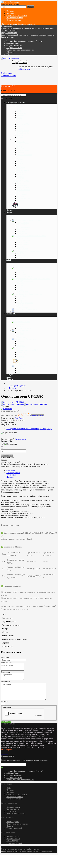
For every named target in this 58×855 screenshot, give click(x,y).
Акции (9, 377)
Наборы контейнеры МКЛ (27, 350)
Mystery (20, 287)
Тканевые (21, 324)
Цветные (20, 247)
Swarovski (21, 168)
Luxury (20, 137)
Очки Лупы (28, 311)
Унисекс (20, 179)
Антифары (21, 274)
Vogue (19, 118)
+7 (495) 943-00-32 (14, 46)
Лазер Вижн (22, 296)
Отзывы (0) (11, 475)
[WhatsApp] (5, 754)
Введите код (8, 707)
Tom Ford (21, 153)
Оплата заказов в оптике (16, 16)
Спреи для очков (24, 328)
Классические (22, 183)
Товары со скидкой (14, 828)
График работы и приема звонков (20, 780)
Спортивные (22, 194)
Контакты (10, 11)
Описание (10, 470)
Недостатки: (6, 672)
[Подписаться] (2, 767)
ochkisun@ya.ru (12, 43)
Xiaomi (20, 290)
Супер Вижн (22, 300)
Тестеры (20, 341)
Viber (8, 54)
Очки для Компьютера (41, 279)
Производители (12, 822)
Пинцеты (21, 352)
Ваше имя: (5, 657)
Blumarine (21, 109)
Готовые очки (31, 309)
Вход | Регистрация (9, 33)
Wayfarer (20, 201)
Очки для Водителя (38, 268)
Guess (19, 161)
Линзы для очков (35, 220)
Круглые (20, 192)
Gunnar (20, 285)
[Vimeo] (3, 754)
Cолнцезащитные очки (15, 102)
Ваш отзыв (5, 682)
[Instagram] (2, 754)
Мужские (21, 174)
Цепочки (22, 364)
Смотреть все (22, 234)
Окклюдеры (22, 354)
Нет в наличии (7, 456)
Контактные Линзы (38, 236)
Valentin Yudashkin (24, 155)
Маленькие (21, 337)
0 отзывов (5, 407)
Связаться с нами (13, 807)
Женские (20, 177)
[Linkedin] (4, 754)
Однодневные (22, 238)
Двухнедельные (23, 240)
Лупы (19, 343)
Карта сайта (11, 811)
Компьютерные (23, 229)
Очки (8, 260)
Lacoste (20, 135)
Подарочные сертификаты (17, 824)
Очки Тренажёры (35, 294)
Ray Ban (20, 148)
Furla (19, 126)
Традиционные (23, 223)
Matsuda (20, 283)
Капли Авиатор (23, 190)
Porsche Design (23, 144)
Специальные (30, 339)
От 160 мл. (21, 253)
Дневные (21, 272)
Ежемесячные (22, 242)
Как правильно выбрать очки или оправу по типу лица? (29, 429)
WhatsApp (10, 52)
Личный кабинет (13, 836)
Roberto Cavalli (23, 150)
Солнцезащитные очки (28, 208)
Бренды (9, 375)
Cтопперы (21, 357)
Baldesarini (21, 113)
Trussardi (20, 163)
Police (19, 120)
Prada (19, 111)
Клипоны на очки (24, 277)
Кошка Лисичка (23, 187)
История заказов (23, 35)
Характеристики (13, 473)
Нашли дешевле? (37, 415)
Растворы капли (34, 251)
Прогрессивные (23, 227)
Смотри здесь (20, 439)
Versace (20, 159)
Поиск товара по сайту (15, 814)
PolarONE (21, 115)
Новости (9, 379)
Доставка (10, 13)
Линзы (9, 212)
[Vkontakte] (1, 754)
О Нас (8, 788)
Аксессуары (11, 314)
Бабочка (20, 196)
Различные (27, 348)
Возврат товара (12, 809)
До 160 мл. (21, 255)
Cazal (19, 166)
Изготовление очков (14, 18)
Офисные (21, 231)
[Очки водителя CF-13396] (12, 402)
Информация (6, 26)
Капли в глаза (22, 257)
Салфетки (26, 322)
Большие (20, 333)
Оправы (9, 210)
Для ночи (21, 270)
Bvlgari (20, 107)
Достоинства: (6, 662)
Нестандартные (23, 198)
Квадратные (22, 185)
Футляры (25, 330)
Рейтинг (4, 702)
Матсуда (20, 298)
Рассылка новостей (46, 35)
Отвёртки (21, 346)
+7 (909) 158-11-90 (14, 48)
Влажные (21, 326)
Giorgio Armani (23, 131)
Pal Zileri (21, 142)
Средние (20, 335)
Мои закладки (12, 841)
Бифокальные (22, 225)
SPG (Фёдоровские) (25, 281)
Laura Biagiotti (23, 133)
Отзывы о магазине (14, 20)
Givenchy (21, 129)
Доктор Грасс (22, 305)
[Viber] (7, 754)
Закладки (34, 35)
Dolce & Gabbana (24, 124)
